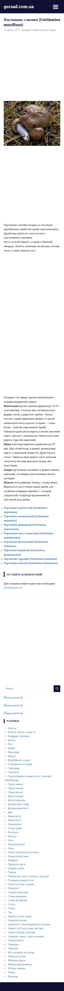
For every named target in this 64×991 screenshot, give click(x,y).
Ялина (11, 972)
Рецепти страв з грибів (21, 884)
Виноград (13, 752)
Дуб (10, 812)
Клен (11, 840)
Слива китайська (17, 900)
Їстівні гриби (15, 828)
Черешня (13, 944)
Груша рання (15, 792)
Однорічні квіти (16, 864)
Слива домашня (17, 896)
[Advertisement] (32, 66)
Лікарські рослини (18, 856)
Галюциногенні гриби (20, 764)
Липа (11, 848)
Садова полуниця (18, 892)
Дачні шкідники (16, 800)
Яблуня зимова (16, 968)
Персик (12, 872)
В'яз (10, 744)
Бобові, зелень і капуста (21, 732)
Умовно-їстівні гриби (44, 30)
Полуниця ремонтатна (21, 880)
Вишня (12, 756)
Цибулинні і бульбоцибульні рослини (29, 924)
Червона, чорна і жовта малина (26, 936)
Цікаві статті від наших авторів (25, 928)
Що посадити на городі (21, 952)
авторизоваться (13, 587)
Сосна (11, 904)
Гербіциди (14, 768)
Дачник (26, 30)
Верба (11, 748)
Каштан (12, 836)
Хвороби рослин (17, 920)
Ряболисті (13, 888)
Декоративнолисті (18, 808)
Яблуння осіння (17, 956)
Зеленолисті (15, 824)
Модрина (13, 860)
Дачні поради (15, 796)
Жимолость (14, 816)
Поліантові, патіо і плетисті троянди (28, 876)
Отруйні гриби (16, 868)
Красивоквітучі (16, 844)
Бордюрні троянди (18, 736)
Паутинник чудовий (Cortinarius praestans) (30, 558)
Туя (10, 912)
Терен (11, 908)
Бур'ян (12, 740)
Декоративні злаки (18, 804)
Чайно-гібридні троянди (21, 932)
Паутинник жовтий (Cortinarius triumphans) (31, 563)
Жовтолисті (14, 820)
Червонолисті (16, 940)
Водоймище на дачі (19, 760)
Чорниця (13, 948)
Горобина (13, 772)
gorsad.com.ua (19, 6)
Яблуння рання (16, 960)
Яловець (13, 976)
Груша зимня (15, 784)
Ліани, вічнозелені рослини (23, 852)
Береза (12, 728)
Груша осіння (15, 788)
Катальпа (13, 832)
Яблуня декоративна (20, 964)
